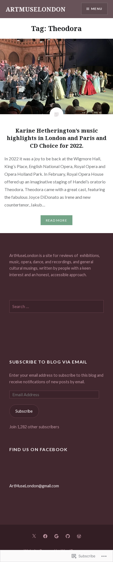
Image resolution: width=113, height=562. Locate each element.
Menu (96, 9)
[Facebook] (45, 535)
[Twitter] (34, 535)
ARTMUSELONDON (35, 9)
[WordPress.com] (79, 535)
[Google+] (56, 535)
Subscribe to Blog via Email (48, 361)
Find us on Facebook (38, 449)
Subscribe (24, 411)
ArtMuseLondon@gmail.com (34, 485)
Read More (56, 220)
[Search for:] (56, 306)
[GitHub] (67, 535)
